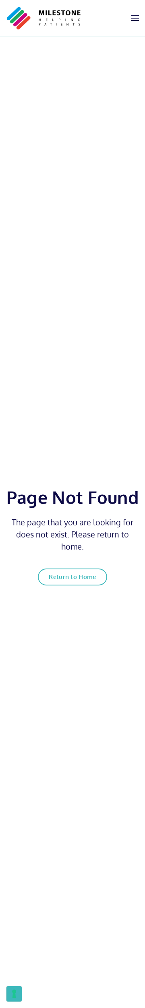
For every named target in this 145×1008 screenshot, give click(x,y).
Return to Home (72, 577)
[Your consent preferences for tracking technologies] (14, 994)
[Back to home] (44, 18)
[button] (135, 18)
